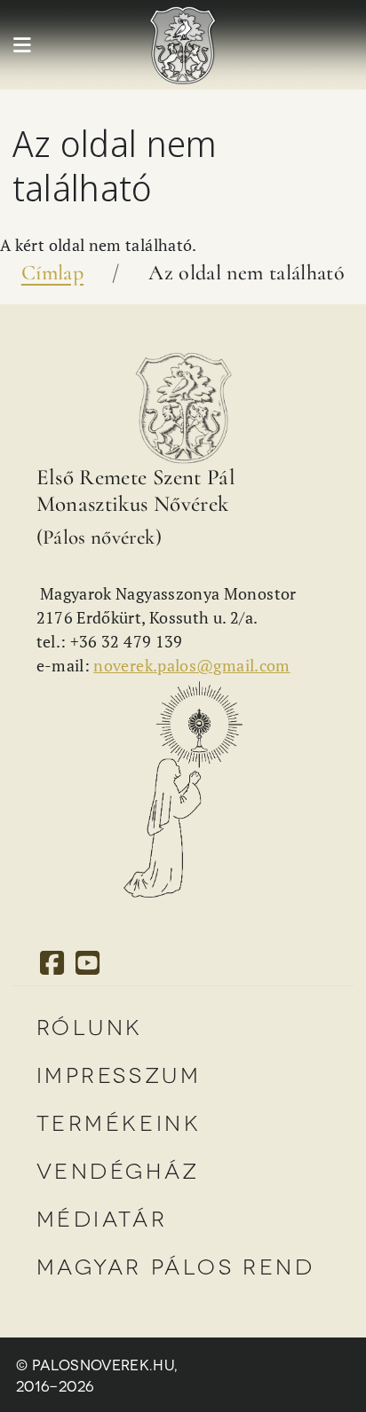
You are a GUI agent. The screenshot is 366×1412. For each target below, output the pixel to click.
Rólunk (90, 1026)
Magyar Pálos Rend (175, 1265)
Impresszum (119, 1073)
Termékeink (119, 1121)
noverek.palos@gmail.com (191, 665)
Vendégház (118, 1169)
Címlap (52, 273)
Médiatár (102, 1217)
